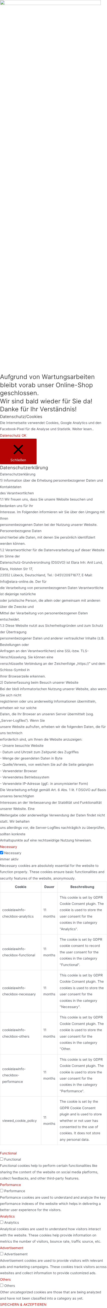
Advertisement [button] (11, 1248)
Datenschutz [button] (10, 435)
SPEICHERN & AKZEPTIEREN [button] (23, 1305)
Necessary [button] (8, 847)
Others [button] (5, 1279)
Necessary (12, 853)
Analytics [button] (7, 1216)
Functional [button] (8, 1153)
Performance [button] (10, 1185)
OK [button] (24, 435)
